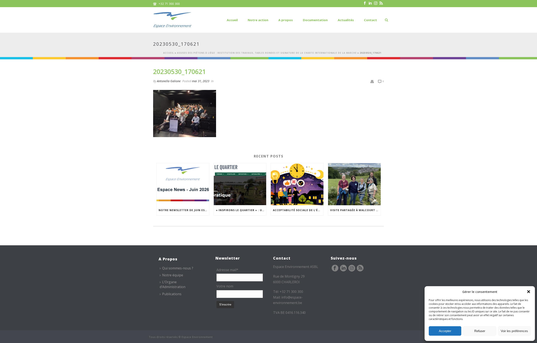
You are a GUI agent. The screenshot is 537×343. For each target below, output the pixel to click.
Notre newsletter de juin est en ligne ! (184, 210)
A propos (285, 20)
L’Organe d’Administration (172, 284)
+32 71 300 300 (169, 4)
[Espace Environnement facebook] (335, 268)
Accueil (232, 20)
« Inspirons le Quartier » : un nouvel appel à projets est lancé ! (241, 210)
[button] (529, 292)
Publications (171, 294)
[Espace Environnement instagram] (351, 268)
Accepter (445, 331)
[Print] (372, 81)
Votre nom (224, 286)
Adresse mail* (227, 270)
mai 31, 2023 (200, 81)
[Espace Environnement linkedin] (343, 268)
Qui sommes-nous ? (177, 268)
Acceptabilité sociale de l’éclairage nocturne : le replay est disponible (298, 210)
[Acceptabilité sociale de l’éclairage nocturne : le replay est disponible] (297, 184)
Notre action (258, 20)
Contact (370, 20)
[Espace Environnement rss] (360, 268)
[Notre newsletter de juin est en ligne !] (182, 184)
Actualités (346, 20)
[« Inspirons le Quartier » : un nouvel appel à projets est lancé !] (240, 184)
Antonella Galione (169, 81)
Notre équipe (172, 275)
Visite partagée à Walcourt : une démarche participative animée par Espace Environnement (355, 210)
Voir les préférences (514, 331)
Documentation (315, 20)
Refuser (479, 331)
